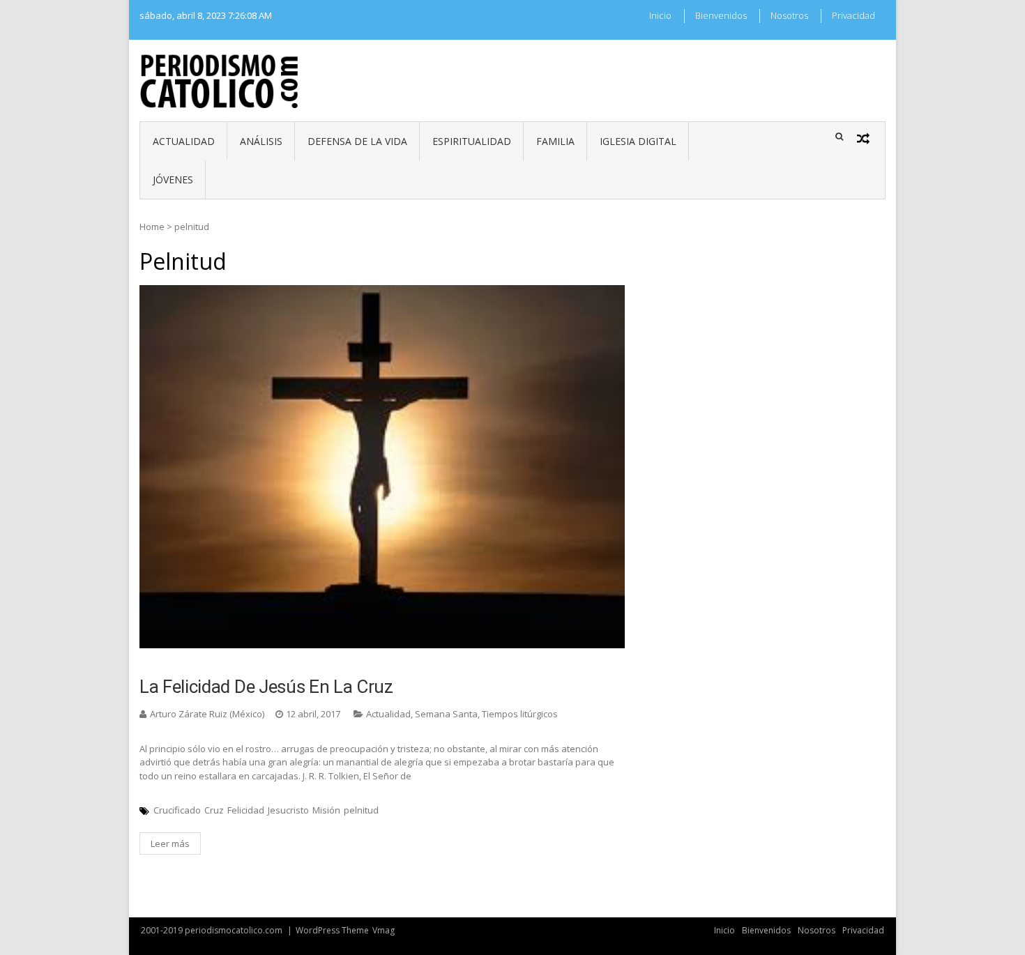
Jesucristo (288, 810)
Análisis (261, 141)
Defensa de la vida (357, 141)
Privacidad (853, 15)
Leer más (170, 843)
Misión (326, 810)
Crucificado (177, 810)
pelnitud (361, 810)
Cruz (214, 810)
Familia (555, 141)
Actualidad (184, 141)
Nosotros (789, 15)
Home (152, 226)
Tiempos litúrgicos (520, 714)
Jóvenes (173, 179)
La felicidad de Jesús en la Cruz (266, 686)
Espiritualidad (471, 141)
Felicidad (245, 810)
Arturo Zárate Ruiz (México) (207, 714)
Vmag (383, 930)
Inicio (660, 15)
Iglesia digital (638, 141)
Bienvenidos (721, 15)
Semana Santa (446, 714)
